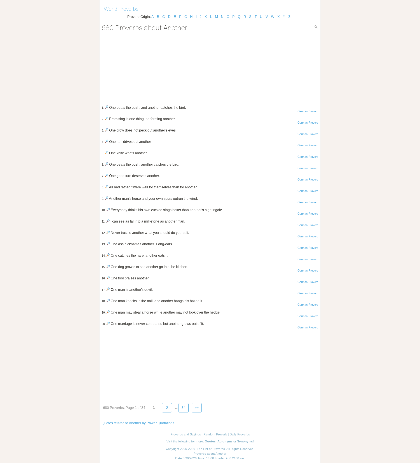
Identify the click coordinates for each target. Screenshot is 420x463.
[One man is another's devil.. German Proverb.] (108, 289)
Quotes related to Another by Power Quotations (138, 423)
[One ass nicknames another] (108, 244)
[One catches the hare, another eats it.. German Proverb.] (108, 255)
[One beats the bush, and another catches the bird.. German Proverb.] (106, 107)
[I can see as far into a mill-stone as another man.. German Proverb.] (108, 221)
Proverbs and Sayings (185, 434)
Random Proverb (215, 434)
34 (184, 408)
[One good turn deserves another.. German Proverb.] (106, 176)
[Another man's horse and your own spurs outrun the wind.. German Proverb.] (106, 198)
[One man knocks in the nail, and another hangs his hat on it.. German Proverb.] (108, 301)
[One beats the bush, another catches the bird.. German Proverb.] (106, 164)
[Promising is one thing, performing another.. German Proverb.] (106, 119)
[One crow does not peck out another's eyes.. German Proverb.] (106, 130)
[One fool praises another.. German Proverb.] (108, 278)
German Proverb (308, 111)
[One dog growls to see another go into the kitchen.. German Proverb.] (108, 267)
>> (197, 408)
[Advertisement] (210, 67)
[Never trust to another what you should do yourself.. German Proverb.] (108, 233)
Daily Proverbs (240, 434)
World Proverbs (121, 9)
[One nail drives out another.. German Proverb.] (106, 142)
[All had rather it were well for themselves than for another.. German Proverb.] (106, 187)
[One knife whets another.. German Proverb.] (106, 153)
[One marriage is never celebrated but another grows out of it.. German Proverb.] (108, 324)
